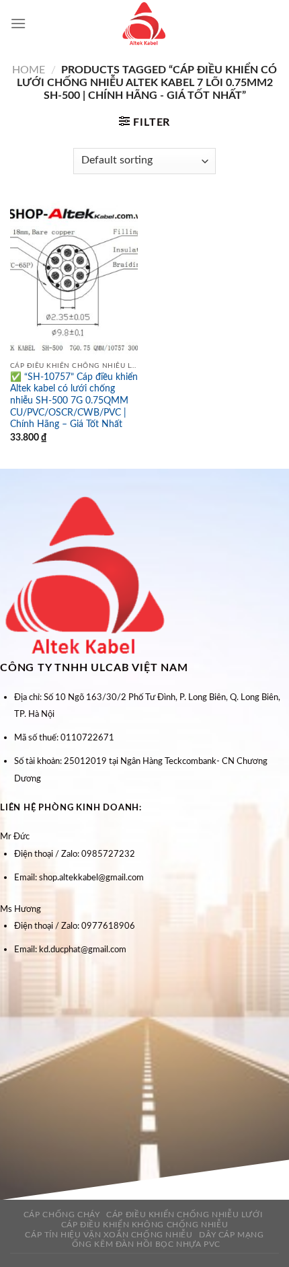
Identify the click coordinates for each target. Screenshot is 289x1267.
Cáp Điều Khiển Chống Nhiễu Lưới (184, 1215)
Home (28, 70)
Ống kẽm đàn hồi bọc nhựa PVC (146, 1244)
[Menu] (18, 23)
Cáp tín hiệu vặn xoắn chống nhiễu (108, 1235)
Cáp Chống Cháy (62, 1215)
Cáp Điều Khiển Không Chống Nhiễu (145, 1225)
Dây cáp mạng (231, 1235)
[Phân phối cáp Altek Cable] (144, 23)
